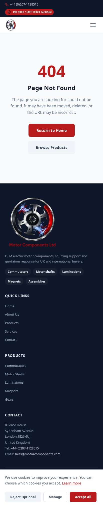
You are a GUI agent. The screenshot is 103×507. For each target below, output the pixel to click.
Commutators (15, 365)
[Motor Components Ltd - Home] (51, 222)
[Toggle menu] (93, 25)
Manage (55, 497)
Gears (9, 399)
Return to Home (51, 130)
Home (9, 306)
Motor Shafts (14, 374)
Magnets (11, 391)
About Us (12, 314)
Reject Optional (23, 497)
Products (11, 323)
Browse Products (51, 147)
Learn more (71, 483)
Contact (11, 339)
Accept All (83, 497)
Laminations (14, 382)
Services (11, 331)
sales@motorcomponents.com (37, 454)
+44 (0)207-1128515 (24, 4)
